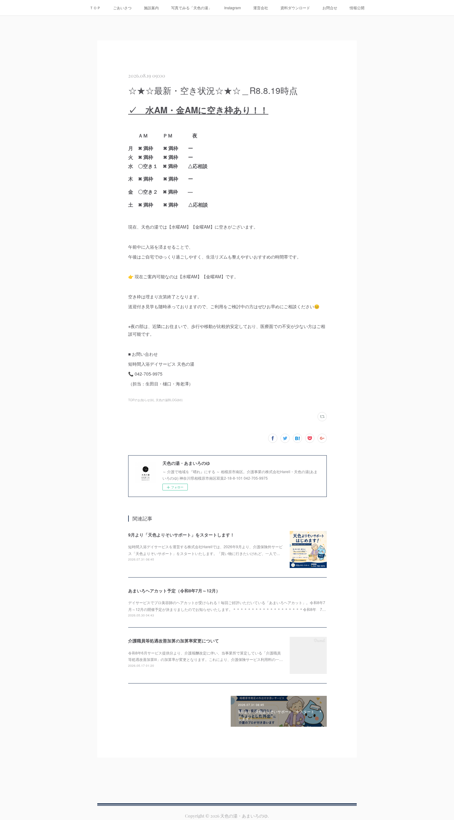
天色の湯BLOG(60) (169, 400)
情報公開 (357, 7)
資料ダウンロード (295, 7)
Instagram (232, 7)
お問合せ (329, 7)
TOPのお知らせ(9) (141, 400)
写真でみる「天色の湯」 (191, 7)
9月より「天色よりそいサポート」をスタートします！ (181, 535)
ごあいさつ (122, 7)
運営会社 (260, 7)
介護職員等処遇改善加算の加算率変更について (173, 640)
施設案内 (151, 7)
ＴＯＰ (95, 7)
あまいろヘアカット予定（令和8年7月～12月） (174, 590)
